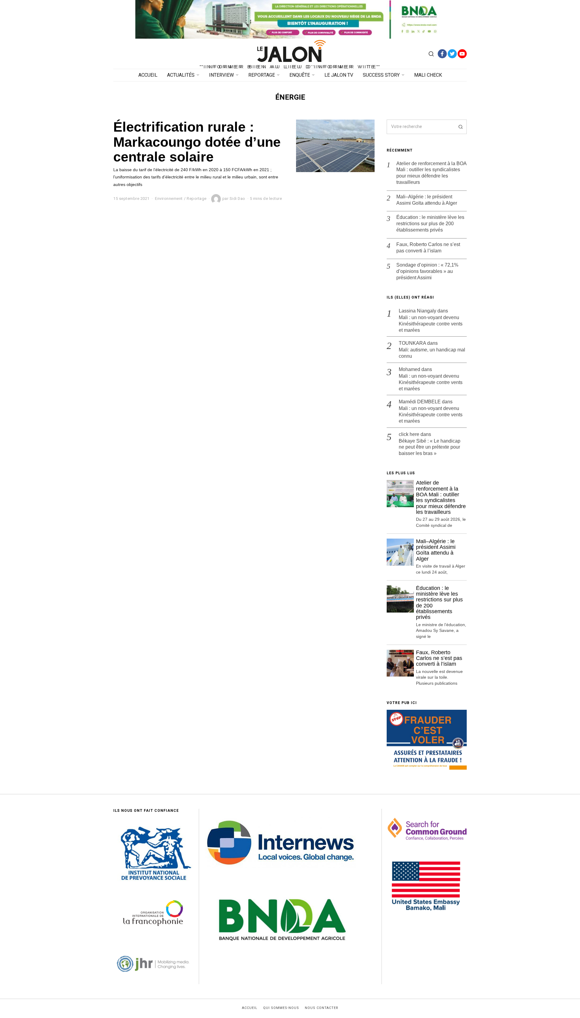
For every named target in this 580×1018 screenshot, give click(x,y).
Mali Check (428, 75)
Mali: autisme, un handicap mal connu (432, 353)
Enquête (299, 75)
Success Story (381, 75)
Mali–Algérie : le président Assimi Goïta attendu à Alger (426, 200)
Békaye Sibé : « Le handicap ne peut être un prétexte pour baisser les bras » (429, 447)
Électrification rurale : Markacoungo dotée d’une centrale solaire (197, 141)
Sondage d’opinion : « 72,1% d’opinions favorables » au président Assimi (427, 271)
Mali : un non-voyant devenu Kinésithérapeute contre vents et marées (430, 324)
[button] (459, 127)
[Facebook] (442, 53)
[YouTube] (462, 53)
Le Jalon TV (338, 75)
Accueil (147, 75)
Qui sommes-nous (281, 1008)
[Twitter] (452, 53)
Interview (221, 75)
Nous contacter (321, 1008)
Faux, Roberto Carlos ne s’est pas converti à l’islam (428, 247)
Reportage (261, 75)
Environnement (169, 198)
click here (409, 434)
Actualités (181, 75)
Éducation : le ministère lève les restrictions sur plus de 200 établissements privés (430, 223)
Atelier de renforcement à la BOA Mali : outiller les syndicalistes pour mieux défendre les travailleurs (431, 173)
